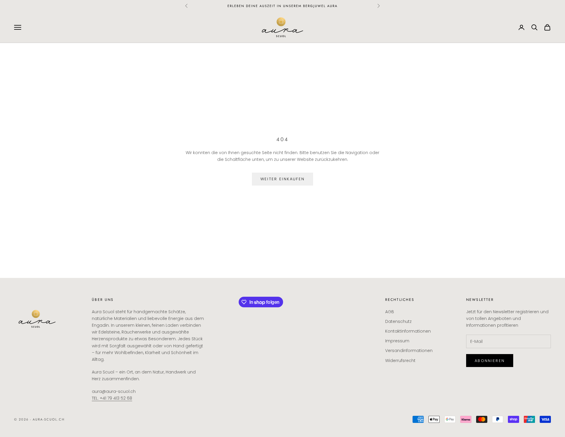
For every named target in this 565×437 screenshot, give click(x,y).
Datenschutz (398, 321)
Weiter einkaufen (282, 179)
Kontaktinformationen (408, 331)
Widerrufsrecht (400, 360)
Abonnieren (490, 360)
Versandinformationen (409, 350)
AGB (389, 312)
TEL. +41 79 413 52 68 (112, 398)
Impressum (397, 341)
